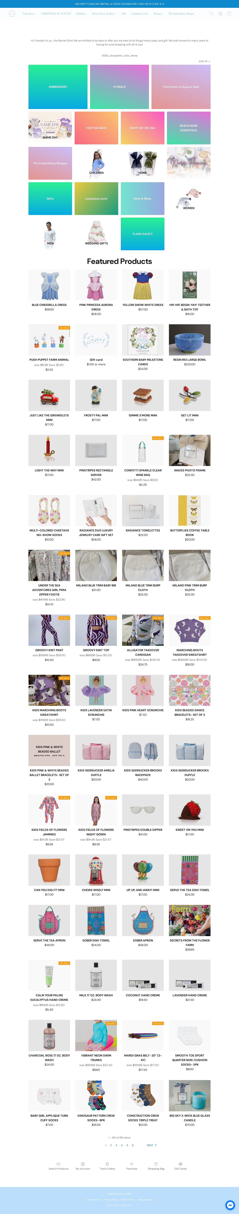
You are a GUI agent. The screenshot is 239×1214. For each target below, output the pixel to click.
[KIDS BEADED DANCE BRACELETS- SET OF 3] (190, 690)
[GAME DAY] (50, 121)
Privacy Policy (111, 1199)
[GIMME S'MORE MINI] (143, 395)
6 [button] (133, 1145)
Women (157, 13)
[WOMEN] (189, 192)
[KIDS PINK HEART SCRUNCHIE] (143, 690)
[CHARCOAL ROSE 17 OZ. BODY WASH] (49, 1035)
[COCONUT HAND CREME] (143, 975)
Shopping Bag (156, 1168)
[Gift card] (96, 340)
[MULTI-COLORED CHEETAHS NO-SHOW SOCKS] (49, 510)
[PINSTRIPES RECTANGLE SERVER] (96, 450)
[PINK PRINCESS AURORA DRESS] (96, 285)
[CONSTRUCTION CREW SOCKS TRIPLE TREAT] (143, 1095)
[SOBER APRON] (143, 920)
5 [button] (127, 1145)
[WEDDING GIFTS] (96, 227)
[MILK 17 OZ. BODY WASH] (96, 975)
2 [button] (111, 1145)
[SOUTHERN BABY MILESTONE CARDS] (143, 340)
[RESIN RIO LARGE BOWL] (190, 340)
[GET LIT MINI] (190, 395)
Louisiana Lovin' (139, 13)
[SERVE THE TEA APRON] (49, 920)
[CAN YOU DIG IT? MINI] (49, 870)
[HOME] (142, 157)
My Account (83, 1168)
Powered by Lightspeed (119, 1205)
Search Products (58, 1168)
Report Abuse (145, 1199)
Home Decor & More (103, 13)
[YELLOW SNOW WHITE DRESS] (143, 285)
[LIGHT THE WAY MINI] (49, 450)
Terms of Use (93, 1199)
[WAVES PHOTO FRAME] (190, 450)
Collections (28, 13)
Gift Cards (180, 1168)
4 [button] (122, 1145)
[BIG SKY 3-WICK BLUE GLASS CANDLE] (190, 1095)
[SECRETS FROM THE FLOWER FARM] (190, 920)
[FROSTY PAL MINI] (96, 395)
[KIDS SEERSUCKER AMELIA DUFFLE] (96, 750)
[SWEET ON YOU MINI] (190, 810)
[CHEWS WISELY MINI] (96, 870)
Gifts (123, 13)
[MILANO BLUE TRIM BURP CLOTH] (143, 565)
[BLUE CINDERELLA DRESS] (49, 285)
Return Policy (128, 1199)
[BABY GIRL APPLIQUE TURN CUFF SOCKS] (49, 1095)
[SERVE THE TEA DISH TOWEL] (190, 870)
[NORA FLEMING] (189, 157)
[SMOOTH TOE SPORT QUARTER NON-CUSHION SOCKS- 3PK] (190, 1035)
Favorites (131, 1168)
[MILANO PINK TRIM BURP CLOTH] (190, 565)
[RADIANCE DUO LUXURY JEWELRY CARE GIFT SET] (96, 510)
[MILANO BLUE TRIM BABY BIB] (96, 565)
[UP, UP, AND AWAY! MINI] (143, 870)
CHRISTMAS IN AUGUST (56, 13)
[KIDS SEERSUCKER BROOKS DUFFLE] (190, 750)
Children (81, 13)
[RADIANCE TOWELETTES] (143, 510)
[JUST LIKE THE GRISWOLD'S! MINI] (49, 395)
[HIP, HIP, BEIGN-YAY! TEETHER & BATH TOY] (190, 285)
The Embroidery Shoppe (181, 13)
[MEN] (50, 227)
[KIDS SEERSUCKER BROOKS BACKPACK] (143, 750)
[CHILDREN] (96, 157)
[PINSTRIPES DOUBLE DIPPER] (143, 810)
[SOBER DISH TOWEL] (96, 920)
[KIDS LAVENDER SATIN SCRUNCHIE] (96, 690)
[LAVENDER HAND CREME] (190, 975)
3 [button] (116, 1145)
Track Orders (107, 1168)
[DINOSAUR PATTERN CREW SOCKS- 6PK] (96, 1095)
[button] (12, 13)
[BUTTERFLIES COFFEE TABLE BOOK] (190, 510)
